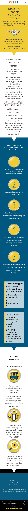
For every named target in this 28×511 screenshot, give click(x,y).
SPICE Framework (14, 2)
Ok (7, 508)
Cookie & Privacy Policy (15, 508)
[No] (26, 505)
